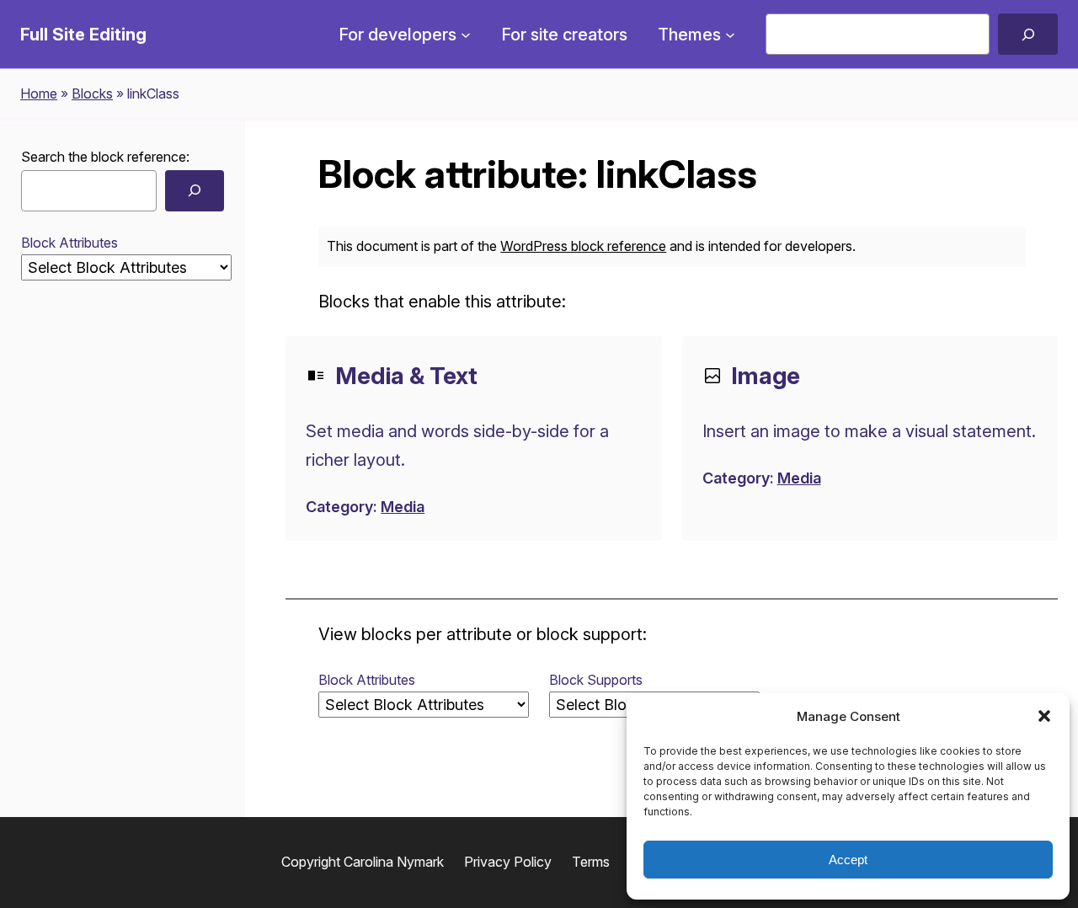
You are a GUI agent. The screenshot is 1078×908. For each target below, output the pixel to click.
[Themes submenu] (730, 34)
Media (402, 506)
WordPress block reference (583, 246)
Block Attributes (69, 242)
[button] (1044, 716)
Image (765, 375)
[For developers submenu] (466, 34)
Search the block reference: (105, 156)
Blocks (92, 93)
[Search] (1028, 34)
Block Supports (596, 679)
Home (38, 93)
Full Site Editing (83, 34)
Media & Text (406, 375)
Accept (848, 859)
